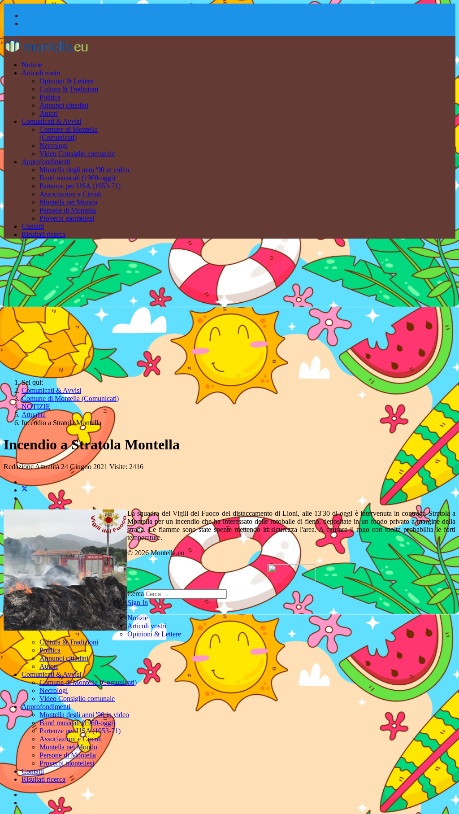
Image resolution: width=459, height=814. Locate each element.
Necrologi (53, 145)
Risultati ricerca (43, 234)
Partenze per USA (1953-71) (80, 186)
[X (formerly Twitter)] (25, 490)
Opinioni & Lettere (66, 81)
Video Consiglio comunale (77, 153)
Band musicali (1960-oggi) (77, 178)
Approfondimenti (46, 161)
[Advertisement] (229, 308)
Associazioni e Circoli (70, 194)
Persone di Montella (67, 210)
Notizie (32, 65)
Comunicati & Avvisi (51, 121)
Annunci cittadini (63, 105)
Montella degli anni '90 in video (84, 170)
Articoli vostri (41, 73)
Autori (48, 113)
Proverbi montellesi (66, 218)
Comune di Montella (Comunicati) (68, 133)
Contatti (33, 226)
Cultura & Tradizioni (68, 89)
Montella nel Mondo (68, 202)
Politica (50, 97)
